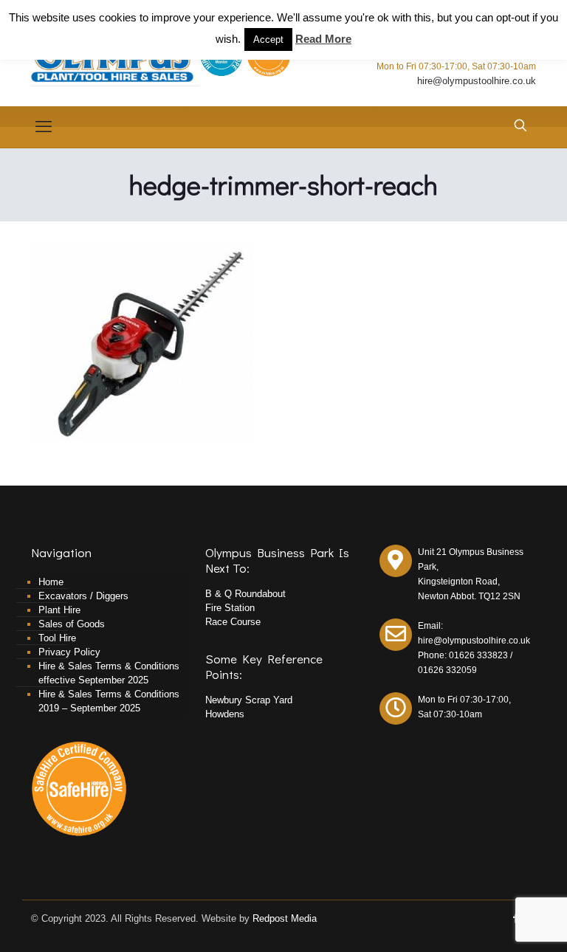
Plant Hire (59, 609)
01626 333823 (478, 655)
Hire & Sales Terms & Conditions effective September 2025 (108, 673)
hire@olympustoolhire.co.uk (476, 80)
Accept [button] (268, 39)
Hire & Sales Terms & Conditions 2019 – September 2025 (108, 701)
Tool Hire (57, 638)
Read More (323, 38)
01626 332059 (447, 670)
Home (50, 581)
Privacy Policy (69, 652)
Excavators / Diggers (83, 595)
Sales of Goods (71, 624)
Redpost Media (284, 918)
